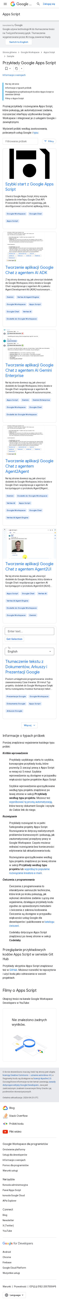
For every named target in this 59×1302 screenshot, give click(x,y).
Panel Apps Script (12, 1190)
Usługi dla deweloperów (15, 1154)
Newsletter (8, 1220)
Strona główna (10, 52)
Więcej (30, 725)
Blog (5, 1215)
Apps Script (11, 14)
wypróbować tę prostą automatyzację (30, 801)
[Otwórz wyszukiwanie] (38, 4)
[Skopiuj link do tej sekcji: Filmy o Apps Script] (40, 991)
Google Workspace (30, 52)
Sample (10, 56)
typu (35, 132)
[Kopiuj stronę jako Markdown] (17, 68)
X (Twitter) (8, 1225)
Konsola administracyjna (15, 1185)
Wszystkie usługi (11, 1273)
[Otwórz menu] (5, 4)
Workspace (31, 4)
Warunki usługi (10, 1170)
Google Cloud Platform (14, 1267)
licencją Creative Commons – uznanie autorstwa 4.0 (27, 1075)
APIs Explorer (9, 1200)
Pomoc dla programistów (16, 1165)
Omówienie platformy (14, 1149)
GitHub (13, 969)
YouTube (7, 1231)
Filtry (49, 141)
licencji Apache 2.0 (42, 1078)
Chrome (7, 1257)
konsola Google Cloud (14, 1195)
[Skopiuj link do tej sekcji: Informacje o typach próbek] (48, 736)
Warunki (7, 1286)
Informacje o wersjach (14, 75)
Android (7, 1252)
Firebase (7, 1262)
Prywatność (20, 1286)
